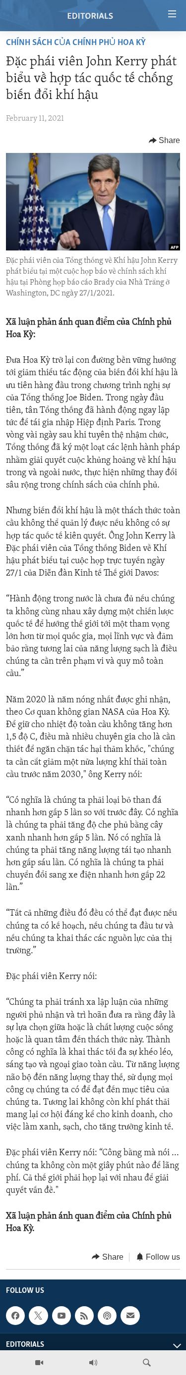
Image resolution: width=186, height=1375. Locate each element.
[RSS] (84, 1315)
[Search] (147, 1362)
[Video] (39, 1362)
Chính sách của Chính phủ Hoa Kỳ (76, 43)
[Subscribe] (130, 1315)
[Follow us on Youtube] (61, 1315)
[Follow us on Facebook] (15, 1315)
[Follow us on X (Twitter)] (38, 1315)
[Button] (165, 140)
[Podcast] (107, 1315)
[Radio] (93, 1362)
